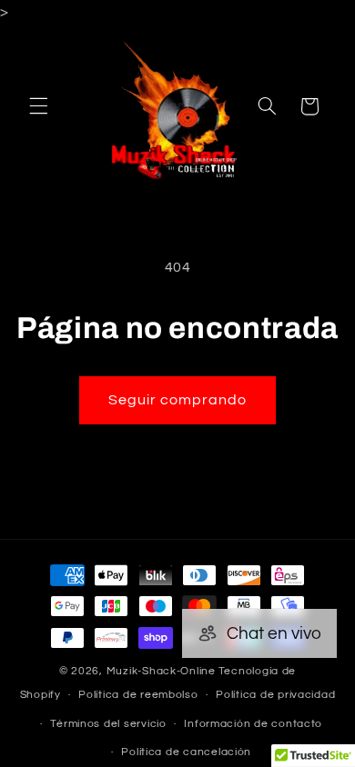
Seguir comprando (178, 400)
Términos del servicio (108, 724)
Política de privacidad (275, 695)
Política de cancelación (186, 752)
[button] (38, 106)
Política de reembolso (138, 695)
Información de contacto (253, 724)
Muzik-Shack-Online (161, 671)
